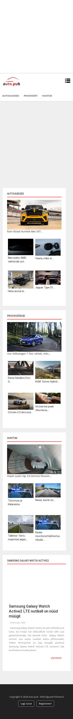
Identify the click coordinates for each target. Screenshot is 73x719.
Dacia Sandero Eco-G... (19, 379)
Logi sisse (26, 703)
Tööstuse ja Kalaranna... (15, 502)
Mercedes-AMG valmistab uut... (17, 259)
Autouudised (10, 95)
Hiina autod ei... (17, 291)
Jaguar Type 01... (45, 287)
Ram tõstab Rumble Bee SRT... (25, 231)
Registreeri (45, 703)
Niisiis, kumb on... (45, 500)
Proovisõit (31, 95)
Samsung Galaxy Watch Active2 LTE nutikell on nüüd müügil (33, 611)
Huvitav (47, 95)
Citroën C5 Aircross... (20, 412)
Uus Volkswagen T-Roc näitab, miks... (29, 353)
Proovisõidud (16, 315)
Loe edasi (56, 657)
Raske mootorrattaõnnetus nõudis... (47, 536)
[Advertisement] (36, 36)
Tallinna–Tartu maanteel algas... (17, 537)
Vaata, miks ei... (44, 258)
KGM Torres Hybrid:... (47, 381)
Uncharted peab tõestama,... (44, 408)
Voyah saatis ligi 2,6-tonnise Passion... (29, 476)
